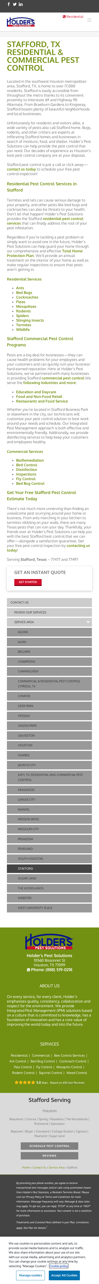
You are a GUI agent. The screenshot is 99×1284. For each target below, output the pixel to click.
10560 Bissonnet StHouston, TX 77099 (49, 962)
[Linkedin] (21, 4)
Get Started (28, 582)
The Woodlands (31, 888)
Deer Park (25, 706)
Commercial (41, 1055)
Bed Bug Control (43, 1061)
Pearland (25, 849)
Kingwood (26, 790)
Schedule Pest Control (49, 1146)
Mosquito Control (69, 1067)
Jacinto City (27, 765)
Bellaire (24, 651)
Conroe (24, 696)
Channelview (28, 671)
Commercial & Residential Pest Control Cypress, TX (49, 683)
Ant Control (17, 1061)
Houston (25, 745)
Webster (25, 898)
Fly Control (44, 1067)
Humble (24, 755)
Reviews (49, 1155)
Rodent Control (23, 1073)
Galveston (26, 735)
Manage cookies (30, 1275)
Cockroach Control (72, 1061)
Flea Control (23, 1067)
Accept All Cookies (64, 1275)
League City (26, 799)
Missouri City (28, 829)
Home (26, 1167)
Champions (26, 661)
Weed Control (77, 1073)
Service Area (24, 622)
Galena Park (27, 725)
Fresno (24, 716)
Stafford (25, 868)
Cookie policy (59, 1266)
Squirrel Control (50, 1073)
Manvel (24, 809)
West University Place (35, 908)
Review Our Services (30, 612)
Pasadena (25, 839)
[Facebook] (9, 4)
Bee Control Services (69, 1055)
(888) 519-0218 (59, 969)
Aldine (23, 632)
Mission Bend (28, 819)
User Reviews (73, 1082)
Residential (74, 16)
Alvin (22, 642)
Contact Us (20, 602)
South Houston (30, 858)
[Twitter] (15, 4)
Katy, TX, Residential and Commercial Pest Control (50, 777)
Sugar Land (27, 878)
